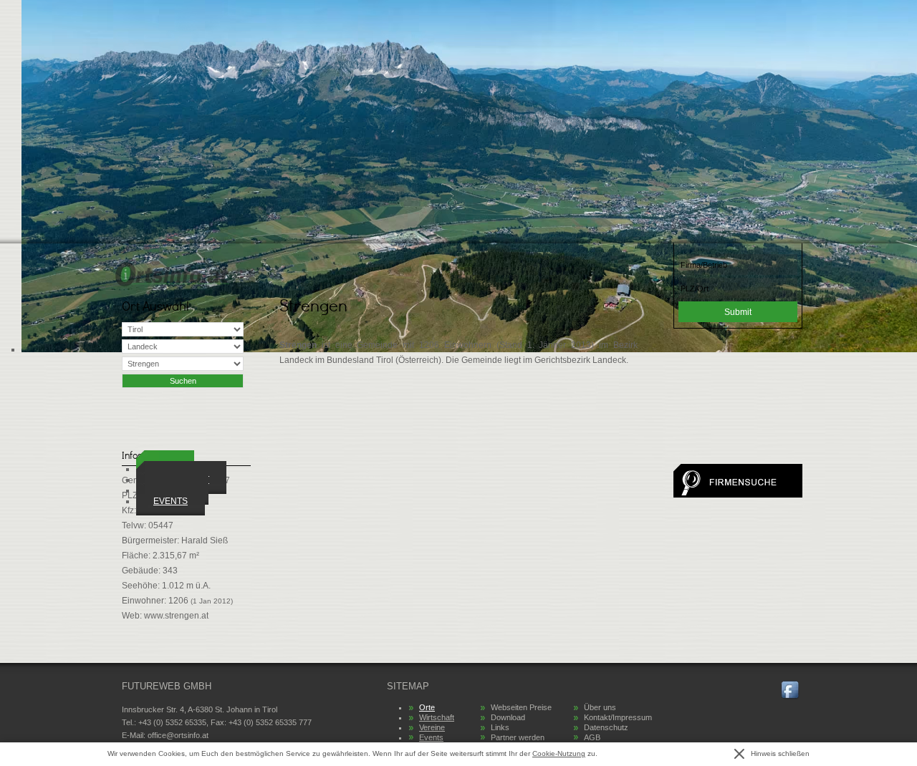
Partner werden (517, 737)
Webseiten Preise (521, 707)
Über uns (600, 707)
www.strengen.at (176, 616)
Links (500, 727)
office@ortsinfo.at (178, 735)
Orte (427, 707)
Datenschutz (606, 727)
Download (508, 717)
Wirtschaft (436, 717)
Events (170, 501)
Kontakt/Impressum (618, 717)
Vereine (432, 727)
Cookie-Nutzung (558, 753)
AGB (592, 737)
